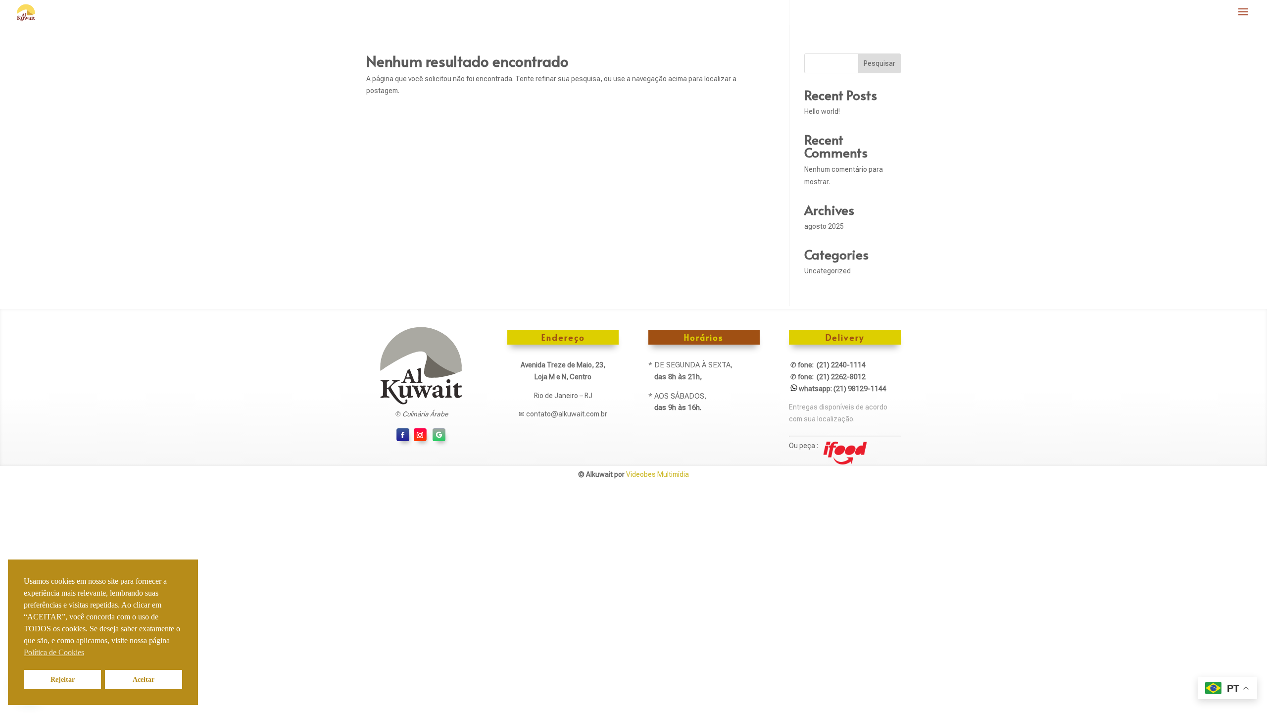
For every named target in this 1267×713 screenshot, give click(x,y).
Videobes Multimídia (657, 474)
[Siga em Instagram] (420, 434)
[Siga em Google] (439, 434)
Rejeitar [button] (62, 679)
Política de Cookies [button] (54, 652)
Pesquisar (879, 63)
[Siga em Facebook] (402, 434)
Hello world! (822, 111)
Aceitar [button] (143, 679)
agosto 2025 (824, 226)
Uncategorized (827, 271)
